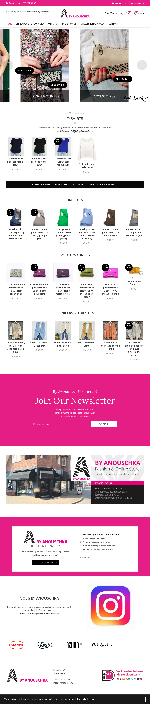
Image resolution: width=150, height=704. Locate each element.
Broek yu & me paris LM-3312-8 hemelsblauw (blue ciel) (87, 234)
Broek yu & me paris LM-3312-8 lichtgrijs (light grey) (39, 234)
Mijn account (121, 3)
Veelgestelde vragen (92, 24)
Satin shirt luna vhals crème (86, 166)
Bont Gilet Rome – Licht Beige (63, 344)
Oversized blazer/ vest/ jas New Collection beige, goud (16, 347)
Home (9, 24)
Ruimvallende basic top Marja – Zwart (39, 161)
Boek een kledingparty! (46, 563)
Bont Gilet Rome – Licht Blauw (39, 344)
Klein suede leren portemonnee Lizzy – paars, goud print (39, 289)
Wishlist (129, 12)
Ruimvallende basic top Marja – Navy (15, 161)
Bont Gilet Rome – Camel (86, 344)
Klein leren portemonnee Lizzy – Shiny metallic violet (63, 289)
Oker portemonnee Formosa (134, 281)
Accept (139, 699)
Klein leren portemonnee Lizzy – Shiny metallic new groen (87, 290)
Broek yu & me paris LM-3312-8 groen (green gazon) (63, 234)
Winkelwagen (137, 3)
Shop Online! (58, 84)
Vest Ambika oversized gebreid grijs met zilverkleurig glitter (134, 348)
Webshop (53, 24)
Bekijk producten (88, 557)
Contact (113, 24)
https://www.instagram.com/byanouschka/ (39, 613)
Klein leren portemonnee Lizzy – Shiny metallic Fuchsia (110, 289)
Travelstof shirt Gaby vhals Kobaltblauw (63, 161)
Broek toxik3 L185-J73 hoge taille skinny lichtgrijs (134, 232)
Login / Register (111, 13)
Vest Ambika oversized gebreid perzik (110, 345)
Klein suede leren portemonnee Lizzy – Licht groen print (16, 289)
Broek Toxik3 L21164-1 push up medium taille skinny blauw (15, 234)
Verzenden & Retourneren (30, 24)
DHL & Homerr (69, 24)
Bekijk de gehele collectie (82, 131)
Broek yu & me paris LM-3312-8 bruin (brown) (110, 232)
